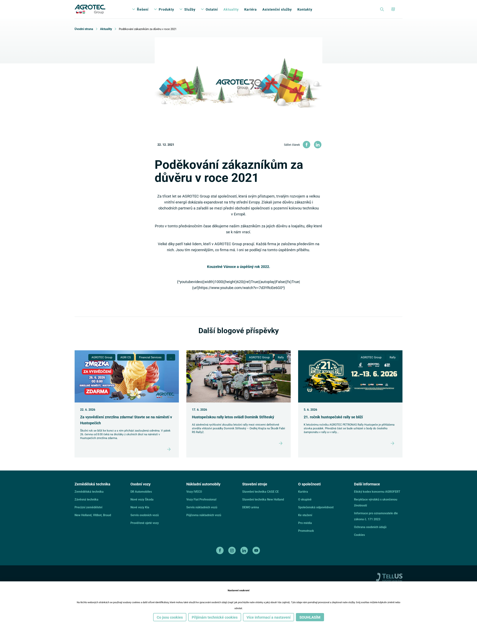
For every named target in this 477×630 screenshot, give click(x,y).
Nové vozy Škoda (142, 499)
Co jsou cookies (170, 617)
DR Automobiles (141, 491)
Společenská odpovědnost (316, 507)
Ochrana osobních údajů (370, 527)
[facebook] (220, 550)
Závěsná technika (86, 499)
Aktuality (231, 9)
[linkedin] (244, 550)
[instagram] (232, 550)
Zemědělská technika (89, 491)
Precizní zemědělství (88, 507)
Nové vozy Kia (139, 507)
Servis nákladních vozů (201, 507)
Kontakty (304, 9)
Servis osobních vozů (144, 515)
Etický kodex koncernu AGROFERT (377, 491)
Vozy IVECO (194, 491)
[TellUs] (389, 577)
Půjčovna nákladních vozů (203, 515)
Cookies (359, 535)
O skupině (305, 499)
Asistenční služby (277, 9)
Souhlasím (309, 617)
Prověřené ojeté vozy (144, 523)
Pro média (305, 523)
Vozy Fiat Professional (201, 499)
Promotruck (306, 531)
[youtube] (256, 550)
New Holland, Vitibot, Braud (93, 515)
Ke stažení (305, 515)
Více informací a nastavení (268, 617)
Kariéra (250, 9)
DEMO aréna (250, 507)
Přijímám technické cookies (215, 617)
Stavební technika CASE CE (260, 491)
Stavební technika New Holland (263, 499)
